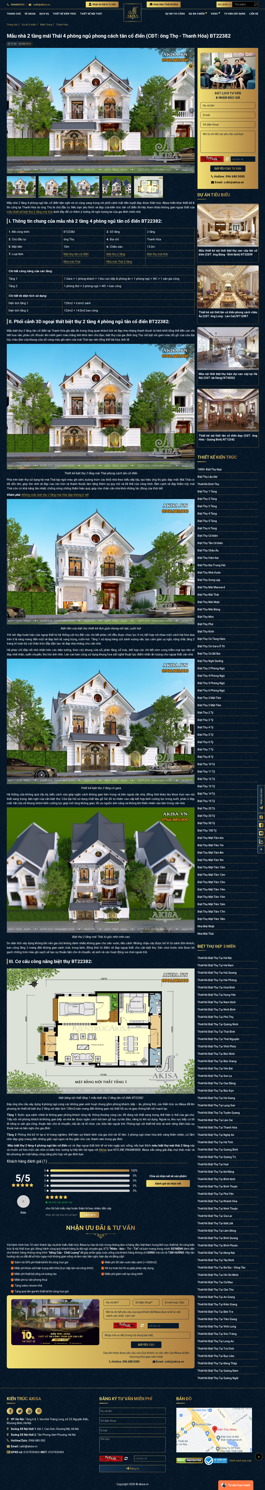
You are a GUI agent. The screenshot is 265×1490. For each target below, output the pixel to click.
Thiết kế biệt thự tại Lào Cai (215, 1120)
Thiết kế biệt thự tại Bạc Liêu (215, 1356)
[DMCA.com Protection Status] (189, 1460)
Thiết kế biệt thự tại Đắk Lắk (215, 1223)
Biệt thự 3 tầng (207, 506)
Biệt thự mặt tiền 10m (211, 867)
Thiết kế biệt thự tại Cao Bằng (216, 1083)
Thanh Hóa (62, 24)
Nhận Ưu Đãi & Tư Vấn (104, 4)
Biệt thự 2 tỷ (205, 712)
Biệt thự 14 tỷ (206, 793)
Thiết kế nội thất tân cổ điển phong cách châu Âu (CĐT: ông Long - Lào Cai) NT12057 (228, 314)
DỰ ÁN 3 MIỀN (197, 13)
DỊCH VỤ (44, 13)
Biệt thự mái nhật (208, 602)
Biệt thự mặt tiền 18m (211, 919)
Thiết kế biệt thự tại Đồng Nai (216, 1252)
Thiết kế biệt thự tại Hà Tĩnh (215, 1142)
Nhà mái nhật (205, 926)
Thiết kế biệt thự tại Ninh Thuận (217, 1208)
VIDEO (214, 13)
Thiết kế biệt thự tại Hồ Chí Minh (217, 1274)
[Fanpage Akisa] (261, 825)
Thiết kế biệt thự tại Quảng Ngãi (217, 1378)
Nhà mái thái (205, 933)
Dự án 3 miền (29, 24)
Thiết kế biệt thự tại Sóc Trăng (217, 1333)
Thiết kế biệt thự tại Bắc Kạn (215, 1090)
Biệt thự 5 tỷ (205, 734)
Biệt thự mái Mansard (211, 587)
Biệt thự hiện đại (208, 557)
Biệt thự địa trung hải (211, 565)
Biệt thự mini (205, 616)
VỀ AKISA (30, 13)
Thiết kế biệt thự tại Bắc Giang (216, 1061)
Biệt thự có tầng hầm (211, 638)
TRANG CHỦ (14, 13)
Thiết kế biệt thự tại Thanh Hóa (217, 1127)
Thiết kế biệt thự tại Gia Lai (214, 1215)
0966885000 (17, 4)
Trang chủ (12, 24)
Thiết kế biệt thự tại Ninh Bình (216, 1009)
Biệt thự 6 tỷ (205, 742)
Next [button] (192, 110)
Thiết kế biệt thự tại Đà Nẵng (215, 1171)
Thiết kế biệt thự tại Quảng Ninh (217, 1024)
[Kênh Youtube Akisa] (261, 833)
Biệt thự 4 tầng (207, 513)
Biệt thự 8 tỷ (205, 756)
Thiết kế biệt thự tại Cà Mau (215, 1282)
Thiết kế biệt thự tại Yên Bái (215, 1068)
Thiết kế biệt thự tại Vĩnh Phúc (216, 1046)
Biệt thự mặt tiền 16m (211, 904)
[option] (101, 110)
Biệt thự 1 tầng (207, 491)
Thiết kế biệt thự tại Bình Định (216, 1179)
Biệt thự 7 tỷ (205, 749)
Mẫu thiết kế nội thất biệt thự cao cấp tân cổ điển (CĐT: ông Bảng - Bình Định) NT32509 (228, 252)
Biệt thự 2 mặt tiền (209, 697)
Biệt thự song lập (208, 579)
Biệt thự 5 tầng (207, 521)
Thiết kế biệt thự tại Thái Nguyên (218, 1039)
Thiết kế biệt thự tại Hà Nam (215, 965)
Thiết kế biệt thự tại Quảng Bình (217, 1149)
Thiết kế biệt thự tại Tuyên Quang (218, 1112)
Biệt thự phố (205, 624)
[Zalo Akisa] (261, 841)
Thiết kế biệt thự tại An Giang (216, 1297)
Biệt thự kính (205, 631)
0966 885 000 (37, 1440)
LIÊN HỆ (253, 13)
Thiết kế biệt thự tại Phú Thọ (215, 1016)
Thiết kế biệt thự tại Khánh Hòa (217, 1201)
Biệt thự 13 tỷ (206, 786)
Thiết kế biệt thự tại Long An (215, 1341)
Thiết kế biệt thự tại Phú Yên (215, 1193)
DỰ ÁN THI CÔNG (175, 13)
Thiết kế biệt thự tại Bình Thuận (217, 1186)
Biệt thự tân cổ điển (76, 254)
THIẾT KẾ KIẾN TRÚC (64, 13)
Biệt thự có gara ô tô (211, 646)
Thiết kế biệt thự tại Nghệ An (215, 1134)
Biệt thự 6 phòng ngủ (211, 690)
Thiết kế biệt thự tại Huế (213, 1164)
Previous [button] (10, 110)
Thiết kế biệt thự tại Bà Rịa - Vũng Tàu (221, 1267)
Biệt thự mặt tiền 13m (211, 882)
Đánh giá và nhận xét (168, 1183)
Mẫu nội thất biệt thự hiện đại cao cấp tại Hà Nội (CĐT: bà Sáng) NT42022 (228, 375)
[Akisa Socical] (10, 1411)
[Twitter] (191, 81)
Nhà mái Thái (72, 261)
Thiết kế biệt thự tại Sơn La (214, 1075)
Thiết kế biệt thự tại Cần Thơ (215, 1289)
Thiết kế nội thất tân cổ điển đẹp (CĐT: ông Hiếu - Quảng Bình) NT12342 (228, 437)
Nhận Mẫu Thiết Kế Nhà (165, 4)
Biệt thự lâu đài (207, 476)
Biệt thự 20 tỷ (206, 808)
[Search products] (254, 4)
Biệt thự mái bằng (208, 609)
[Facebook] (191, 73)
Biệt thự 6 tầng (207, 528)
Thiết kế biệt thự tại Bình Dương (217, 1238)
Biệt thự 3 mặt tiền (209, 705)
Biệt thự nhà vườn (209, 572)
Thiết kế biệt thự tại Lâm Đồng (216, 1230)
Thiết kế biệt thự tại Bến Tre (215, 1311)
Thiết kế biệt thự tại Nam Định (216, 1002)
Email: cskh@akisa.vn (169, 1361)
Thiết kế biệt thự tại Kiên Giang (217, 1304)
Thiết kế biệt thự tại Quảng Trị (216, 1157)
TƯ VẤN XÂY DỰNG (234, 13)
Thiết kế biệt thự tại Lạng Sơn (216, 1105)
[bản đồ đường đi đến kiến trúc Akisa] (214, 1429)
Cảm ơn (89, 1214)
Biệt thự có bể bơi (208, 653)
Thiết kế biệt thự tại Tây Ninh (215, 1260)
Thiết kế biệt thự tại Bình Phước (217, 1245)
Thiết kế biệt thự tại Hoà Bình (216, 987)
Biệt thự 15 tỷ (206, 801)
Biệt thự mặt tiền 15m (211, 896)
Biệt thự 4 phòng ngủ (211, 675)
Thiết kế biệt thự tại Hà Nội (214, 958)
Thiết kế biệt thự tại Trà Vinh (215, 1348)
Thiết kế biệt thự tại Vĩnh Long (216, 1326)
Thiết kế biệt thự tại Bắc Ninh (216, 1053)
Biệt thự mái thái (157, 254)
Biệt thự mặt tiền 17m (211, 911)
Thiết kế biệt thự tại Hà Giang (216, 1098)
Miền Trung (46, 24)
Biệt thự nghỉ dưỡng (210, 661)
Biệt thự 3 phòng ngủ (211, 668)
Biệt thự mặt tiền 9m (210, 860)
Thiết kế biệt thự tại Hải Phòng (217, 980)
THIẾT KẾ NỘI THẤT (91, 13)
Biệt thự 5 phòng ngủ (211, 683)
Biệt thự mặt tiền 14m (211, 889)
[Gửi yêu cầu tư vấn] (261, 817)
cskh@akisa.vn (41, 4)
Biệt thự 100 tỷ (207, 830)
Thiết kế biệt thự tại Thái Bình (216, 1031)
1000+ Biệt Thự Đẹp (209, 469)
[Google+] (191, 89)
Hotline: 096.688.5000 (125, 1361)
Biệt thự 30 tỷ (206, 815)
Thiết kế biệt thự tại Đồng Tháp (217, 1363)
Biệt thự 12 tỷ (206, 778)
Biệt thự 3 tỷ (205, 720)
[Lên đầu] (258, 1456)
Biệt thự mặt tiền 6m (210, 837)
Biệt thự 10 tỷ (206, 764)
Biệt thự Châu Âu (208, 550)
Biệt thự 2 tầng (116, 254)
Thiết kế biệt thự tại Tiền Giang (217, 1319)
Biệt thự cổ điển (207, 535)
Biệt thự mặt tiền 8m (210, 852)
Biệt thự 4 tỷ (205, 727)
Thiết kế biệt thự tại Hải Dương (217, 972)
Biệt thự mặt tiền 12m (211, 874)
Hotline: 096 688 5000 (229, 176)
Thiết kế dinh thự (208, 484)
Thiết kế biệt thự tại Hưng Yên (216, 994)
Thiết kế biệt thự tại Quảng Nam (217, 1370)
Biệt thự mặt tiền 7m (210, 845)
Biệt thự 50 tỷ (206, 823)
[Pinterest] (191, 96)
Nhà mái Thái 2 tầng (119, 261)
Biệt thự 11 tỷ (206, 771)
